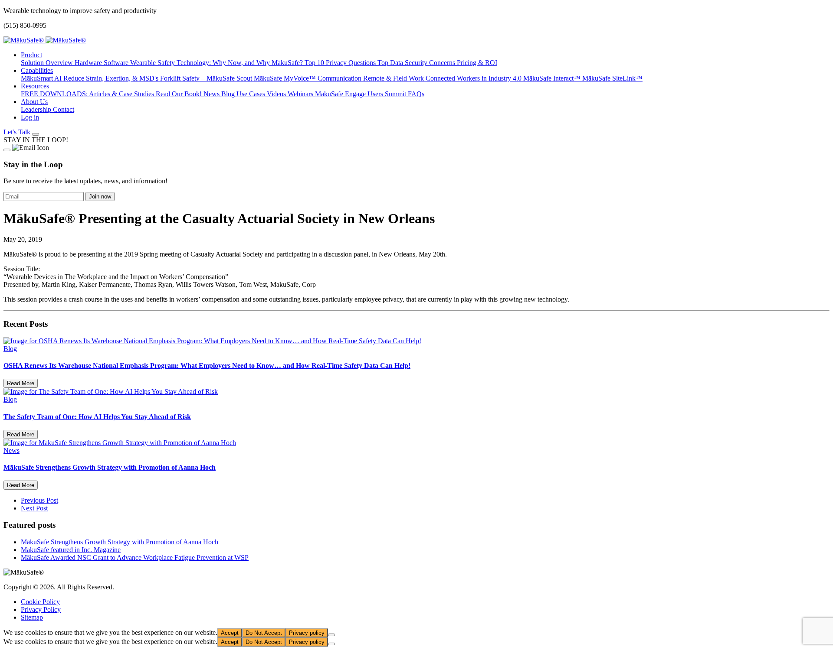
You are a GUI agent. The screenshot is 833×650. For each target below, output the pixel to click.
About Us (34, 101)
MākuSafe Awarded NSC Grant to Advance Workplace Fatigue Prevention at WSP (135, 557)
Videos (277, 94)
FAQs (416, 94)
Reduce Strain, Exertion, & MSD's (111, 78)
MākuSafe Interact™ (552, 78)
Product (31, 54)
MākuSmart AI (42, 78)
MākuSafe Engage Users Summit (361, 94)
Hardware (89, 62)
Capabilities (37, 70)
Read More (20, 383)
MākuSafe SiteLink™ (612, 78)
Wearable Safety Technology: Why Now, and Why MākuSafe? (217, 62)
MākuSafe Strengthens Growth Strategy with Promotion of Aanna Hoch (119, 542)
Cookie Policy (40, 601)
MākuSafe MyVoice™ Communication (308, 78)
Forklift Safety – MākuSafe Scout (207, 78)
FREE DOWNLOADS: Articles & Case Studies (88, 94)
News (212, 94)
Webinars (301, 94)
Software (117, 62)
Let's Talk (16, 132)
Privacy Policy (41, 609)
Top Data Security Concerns (417, 62)
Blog (228, 94)
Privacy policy (307, 633)
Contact (63, 109)
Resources (35, 86)
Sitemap (32, 617)
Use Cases (251, 94)
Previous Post (39, 500)
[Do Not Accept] (331, 635)
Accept (230, 633)
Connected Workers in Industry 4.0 (474, 78)
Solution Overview (48, 62)
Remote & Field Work (394, 78)
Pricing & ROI (477, 62)
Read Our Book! (179, 94)
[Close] (6, 150)
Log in (30, 117)
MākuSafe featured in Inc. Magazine (71, 549)
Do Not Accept (264, 633)
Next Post (34, 508)
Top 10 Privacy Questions (341, 62)
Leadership (37, 109)
